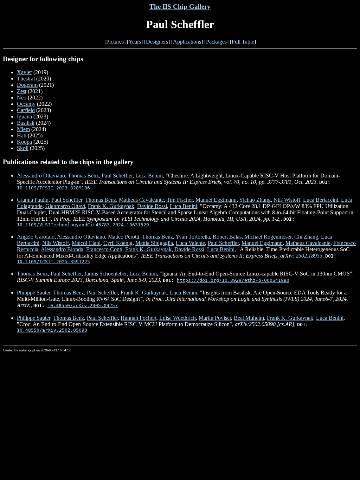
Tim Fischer (180, 200)
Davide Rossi (152, 206)
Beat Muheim (249, 318)
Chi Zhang (306, 237)
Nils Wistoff (287, 200)
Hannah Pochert (138, 318)
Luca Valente (190, 243)
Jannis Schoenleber (105, 274)
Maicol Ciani (86, 243)
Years (135, 42)
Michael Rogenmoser (267, 237)
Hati (21, 135)
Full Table (243, 42)
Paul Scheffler (117, 176)
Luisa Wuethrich (177, 318)
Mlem (23, 129)
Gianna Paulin (33, 200)
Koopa (24, 142)
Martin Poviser (215, 318)
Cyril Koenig (118, 243)
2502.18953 (309, 256)
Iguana (24, 116)
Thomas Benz (83, 176)
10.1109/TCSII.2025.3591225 (53, 261)
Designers (157, 42)
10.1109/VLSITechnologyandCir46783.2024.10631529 (83, 224)
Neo (21, 97)
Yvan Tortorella (192, 237)
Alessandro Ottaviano (41, 176)
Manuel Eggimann (216, 200)
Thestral (26, 79)
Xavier (24, 72)
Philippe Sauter (33, 293)
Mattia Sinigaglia (154, 243)
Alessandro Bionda (62, 249)
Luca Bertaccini (320, 200)
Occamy (26, 104)
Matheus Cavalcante (141, 200)
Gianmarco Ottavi (65, 206)
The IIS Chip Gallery (180, 6)
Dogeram (27, 85)
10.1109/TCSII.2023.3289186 (53, 187)
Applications (187, 42)
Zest (21, 91)
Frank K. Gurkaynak (111, 206)
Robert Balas (227, 237)
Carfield (26, 110)
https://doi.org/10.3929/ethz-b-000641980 (233, 280)
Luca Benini (149, 176)
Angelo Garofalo (35, 237)
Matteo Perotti (123, 237)
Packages (216, 42)
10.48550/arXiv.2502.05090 (52, 330)
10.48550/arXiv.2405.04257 (82, 305)
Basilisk (25, 123)
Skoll (22, 148)
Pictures (115, 42)
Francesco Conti (104, 249)
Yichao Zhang (255, 200)
